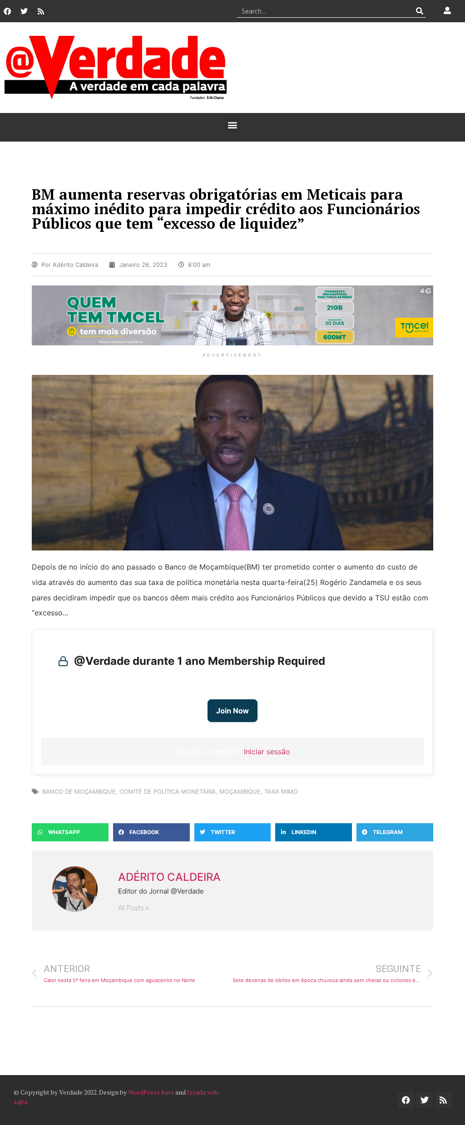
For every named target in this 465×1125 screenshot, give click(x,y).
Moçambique (240, 791)
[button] (232, 125)
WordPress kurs (151, 1092)
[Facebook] (7, 11)
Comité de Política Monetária (167, 791)
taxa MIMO (281, 791)
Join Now (232, 710)
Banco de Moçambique (79, 791)
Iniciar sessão (267, 751)
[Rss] (41, 11)
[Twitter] (24, 11)
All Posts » (133, 907)
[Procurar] (419, 11)
